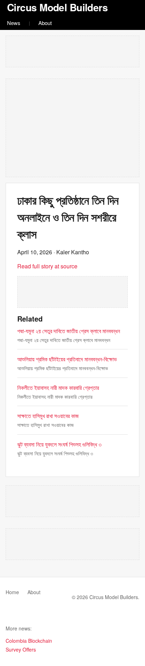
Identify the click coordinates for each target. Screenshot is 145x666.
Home (12, 592)
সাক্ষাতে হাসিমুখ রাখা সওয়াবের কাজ (48, 416)
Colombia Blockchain (29, 640)
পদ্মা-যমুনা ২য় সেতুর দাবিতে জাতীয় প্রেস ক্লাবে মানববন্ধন (68, 331)
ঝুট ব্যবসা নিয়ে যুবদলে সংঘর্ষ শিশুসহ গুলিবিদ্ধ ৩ (59, 444)
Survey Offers (21, 649)
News (13, 22)
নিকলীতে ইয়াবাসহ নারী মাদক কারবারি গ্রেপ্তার (58, 388)
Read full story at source (47, 266)
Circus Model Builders (57, 7)
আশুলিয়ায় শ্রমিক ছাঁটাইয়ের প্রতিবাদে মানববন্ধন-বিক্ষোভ (67, 359)
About (45, 22)
